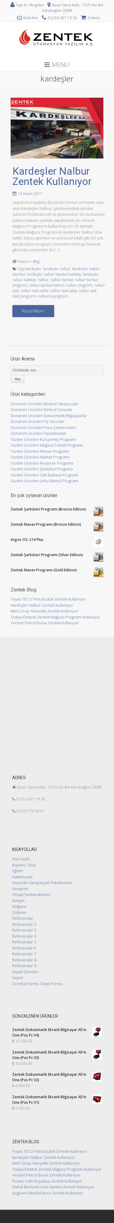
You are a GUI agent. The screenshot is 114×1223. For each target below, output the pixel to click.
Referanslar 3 (24, 930)
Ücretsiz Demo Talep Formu (37, 983)
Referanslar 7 (24, 953)
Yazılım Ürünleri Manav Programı (40, 451)
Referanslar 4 (24, 936)
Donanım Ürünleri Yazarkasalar (38, 433)
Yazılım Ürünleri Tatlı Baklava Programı (44, 475)
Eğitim (17, 870)
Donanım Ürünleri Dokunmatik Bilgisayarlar (49, 415)
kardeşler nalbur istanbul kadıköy (54, 274)
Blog (36, 261)
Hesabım (20, 888)
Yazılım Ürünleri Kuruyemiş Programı (43, 439)
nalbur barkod (61, 279)
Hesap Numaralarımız (31, 894)
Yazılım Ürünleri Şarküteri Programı (42, 469)
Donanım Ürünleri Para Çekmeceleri (43, 427)
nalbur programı (79, 285)
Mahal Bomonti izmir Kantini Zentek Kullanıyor (53, 1187)
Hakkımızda (22, 877)
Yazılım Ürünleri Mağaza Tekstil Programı (47, 445)
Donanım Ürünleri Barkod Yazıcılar (41, 409)
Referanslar (22, 918)
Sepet (17, 977)
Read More (33, 311)
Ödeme (19, 912)
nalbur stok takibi (34, 290)
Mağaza (19, 906)
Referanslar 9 (24, 965)
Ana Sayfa (21, 859)
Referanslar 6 (24, 948)
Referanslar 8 (24, 960)
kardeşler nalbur (57, 268)
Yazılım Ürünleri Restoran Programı (42, 463)
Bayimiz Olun (24, 865)
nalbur (43, 279)
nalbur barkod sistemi (46, 285)
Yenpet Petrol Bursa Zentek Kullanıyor (45, 622)
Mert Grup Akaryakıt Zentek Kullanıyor (44, 611)
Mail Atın (30, 17)
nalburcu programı (53, 296)
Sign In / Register (30, 5)
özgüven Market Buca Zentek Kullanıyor (47, 1193)
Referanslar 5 (24, 942)
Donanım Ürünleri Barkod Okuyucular (44, 403)
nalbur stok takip (63, 290)
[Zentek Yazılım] (57, 54)
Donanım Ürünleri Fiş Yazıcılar (37, 421)
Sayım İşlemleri (25, 971)
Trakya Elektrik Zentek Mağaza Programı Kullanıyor (55, 617)
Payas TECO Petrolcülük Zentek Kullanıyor (48, 599)
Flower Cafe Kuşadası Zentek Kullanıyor (47, 1181)
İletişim (18, 900)
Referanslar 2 (24, 924)
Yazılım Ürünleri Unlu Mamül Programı (44, 480)
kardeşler (33, 268)
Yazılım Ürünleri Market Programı (40, 457)
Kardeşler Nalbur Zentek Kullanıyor (52, 176)
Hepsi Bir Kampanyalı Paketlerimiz (42, 882)
